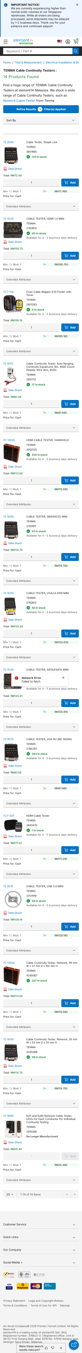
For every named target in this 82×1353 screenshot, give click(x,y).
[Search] (75, 51)
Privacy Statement (14, 1300)
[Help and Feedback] (74, 1345)
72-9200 (8, 1039)
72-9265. (9, 142)
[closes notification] (77, 5)
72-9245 (8, 669)
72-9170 (8, 363)
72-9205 (8, 593)
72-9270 (8, 739)
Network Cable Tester (19, 100)
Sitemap (65, 1305)
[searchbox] (37, 51)
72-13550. (9, 440)
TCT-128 (8, 291)
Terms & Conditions (15, 1305)
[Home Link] (30, 41)
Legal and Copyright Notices (45, 1300)
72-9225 (8, 218)
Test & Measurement (28, 62)
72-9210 (8, 886)
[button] (5, 41)
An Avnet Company (15, 1326)
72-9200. (9, 516)
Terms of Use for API (44, 1305)
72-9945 (8, 1115)
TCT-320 (8, 815)
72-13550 (9, 962)
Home (7, 62)
